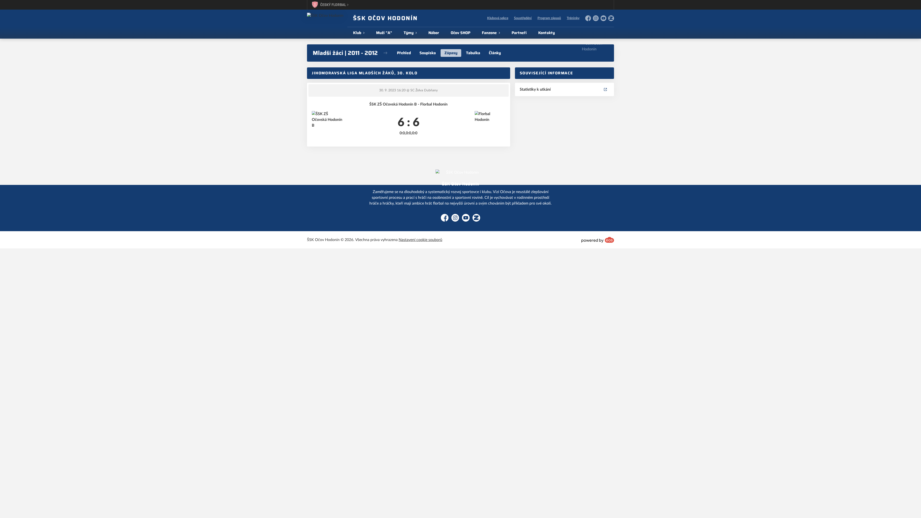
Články (495, 53)
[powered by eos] (597, 240)
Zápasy (450, 53)
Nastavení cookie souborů (420, 240)
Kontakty (546, 33)
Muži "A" (384, 33)
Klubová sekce (497, 18)
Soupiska (427, 53)
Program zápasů (549, 18)
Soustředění (523, 18)
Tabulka (473, 53)
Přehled (404, 53)
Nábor (433, 33)
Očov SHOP (460, 33)
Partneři (519, 33)
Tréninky (573, 18)
